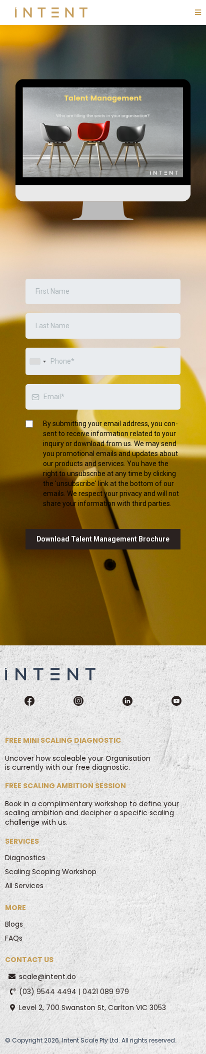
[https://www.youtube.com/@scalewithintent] (177, 699)
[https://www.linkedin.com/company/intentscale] (127, 699)
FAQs (13, 938)
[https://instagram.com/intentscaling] (79, 699)
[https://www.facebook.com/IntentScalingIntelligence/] (29, 699)
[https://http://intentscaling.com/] (50, 673)
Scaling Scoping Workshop (50, 872)
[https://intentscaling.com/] (51, 12)
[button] (198, 12)
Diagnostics (25, 858)
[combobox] (37, 361)
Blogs (14, 924)
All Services (24, 886)
